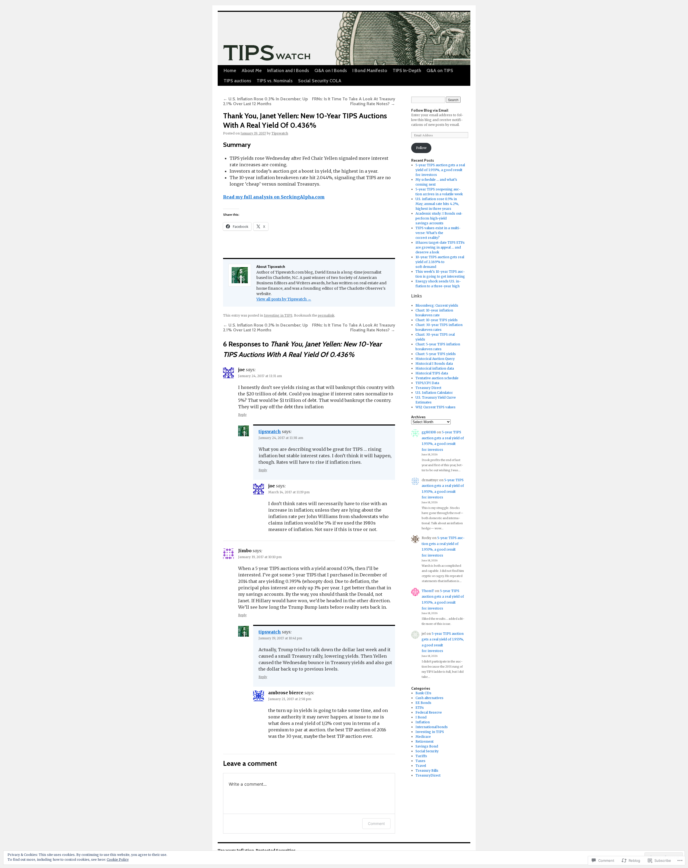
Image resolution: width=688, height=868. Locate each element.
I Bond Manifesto (369, 70)
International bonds (431, 727)
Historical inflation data (434, 368)
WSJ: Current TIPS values (435, 407)
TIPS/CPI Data (427, 383)
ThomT (428, 591)
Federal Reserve (428, 712)
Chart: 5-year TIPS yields (435, 354)
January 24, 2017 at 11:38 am (281, 438)
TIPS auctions (237, 80)
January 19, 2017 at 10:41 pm (280, 638)
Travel (420, 766)
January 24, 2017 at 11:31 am (260, 376)
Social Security (427, 751)
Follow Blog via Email (429, 110)
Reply (242, 415)
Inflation (422, 722)
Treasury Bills (426, 770)
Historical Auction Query (435, 359)
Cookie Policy (118, 860)
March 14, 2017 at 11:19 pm (289, 492)
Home (230, 70)
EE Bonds (423, 703)
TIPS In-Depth (407, 70)
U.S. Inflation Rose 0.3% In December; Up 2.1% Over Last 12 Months (265, 101)
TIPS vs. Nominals (275, 80)
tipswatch (270, 431)
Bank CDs (423, 693)
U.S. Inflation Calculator (434, 393)
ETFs (419, 708)
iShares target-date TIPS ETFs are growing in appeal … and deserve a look (440, 247)
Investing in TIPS (278, 315)
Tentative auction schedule (436, 378)
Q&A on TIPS (440, 70)
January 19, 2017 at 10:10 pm (260, 557)
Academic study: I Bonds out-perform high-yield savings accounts (439, 218)
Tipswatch (279, 133)
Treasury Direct (428, 388)
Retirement (424, 741)
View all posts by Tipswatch (283, 299)
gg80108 (429, 432)
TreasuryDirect (427, 775)
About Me (252, 70)
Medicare (423, 737)
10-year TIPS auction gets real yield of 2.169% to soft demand (439, 262)
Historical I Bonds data (434, 364)
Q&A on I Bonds (330, 70)
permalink (326, 315)
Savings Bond (426, 746)
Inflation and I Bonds (288, 70)
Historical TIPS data (431, 373)
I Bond (421, 717)
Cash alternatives (429, 698)
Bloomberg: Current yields (436, 305)
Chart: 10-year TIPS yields (436, 320)
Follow (421, 148)
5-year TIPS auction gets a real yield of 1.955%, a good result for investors (440, 170)
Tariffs (421, 756)
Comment (376, 823)
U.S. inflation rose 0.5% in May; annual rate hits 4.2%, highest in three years (437, 204)
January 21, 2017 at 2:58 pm (289, 699)
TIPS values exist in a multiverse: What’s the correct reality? (438, 233)
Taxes (420, 761)
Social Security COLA (319, 80)
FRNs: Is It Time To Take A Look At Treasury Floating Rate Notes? (353, 101)
